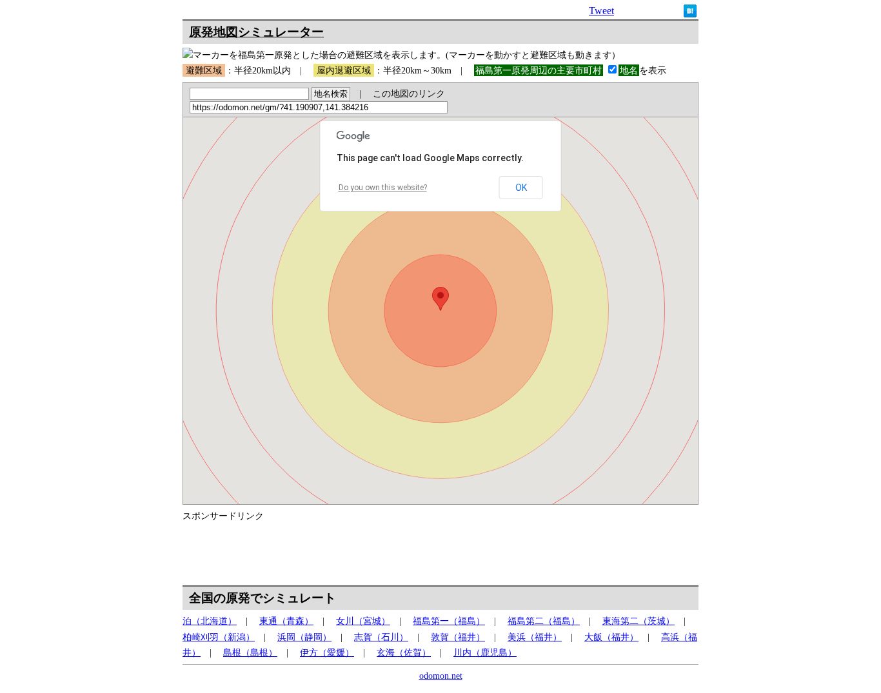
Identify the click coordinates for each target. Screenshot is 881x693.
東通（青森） (286, 621)
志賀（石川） (381, 637)
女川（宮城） (363, 621)
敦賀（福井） (458, 637)
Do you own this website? (383, 187)
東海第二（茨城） (638, 621)
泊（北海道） (210, 621)
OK (521, 187)
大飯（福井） (611, 637)
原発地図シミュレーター (256, 32)
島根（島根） (250, 652)
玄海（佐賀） (404, 652)
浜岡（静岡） (304, 637)
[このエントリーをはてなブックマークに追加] (690, 13)
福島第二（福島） (544, 621)
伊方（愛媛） (327, 652)
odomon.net (440, 675)
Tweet (601, 10)
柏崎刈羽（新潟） (219, 637)
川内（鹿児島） (485, 652)
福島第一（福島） (449, 621)
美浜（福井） (535, 637)
